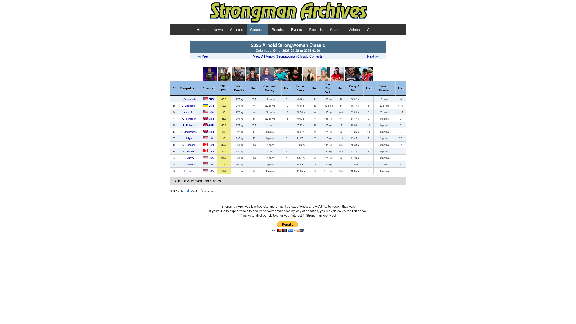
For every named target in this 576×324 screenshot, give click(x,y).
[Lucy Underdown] (281, 79)
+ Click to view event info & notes (196, 181)
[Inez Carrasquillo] (210, 79)
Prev (205, 56)
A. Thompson (189, 118)
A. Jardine (188, 112)
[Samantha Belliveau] (323, 79)
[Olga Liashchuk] (224, 79)
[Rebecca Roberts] (267, 79)
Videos (354, 29)
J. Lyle (188, 138)
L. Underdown (189, 131)
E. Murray (189, 158)
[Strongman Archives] (288, 22)
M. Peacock (189, 144)
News (218, 29)
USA (211, 112)
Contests (257, 29)
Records (316, 29)
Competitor (188, 88)
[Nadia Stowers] (352, 79)
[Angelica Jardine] (238, 79)
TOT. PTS (223, 88)
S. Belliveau (189, 151)
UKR (211, 105)
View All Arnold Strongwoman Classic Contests (288, 56)
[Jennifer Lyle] (295, 79)
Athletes (236, 29)
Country (208, 88)
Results (278, 29)
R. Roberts (189, 125)
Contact (373, 29)
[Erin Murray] (337, 79)
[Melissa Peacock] (309, 79)
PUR (211, 99)
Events (296, 29)
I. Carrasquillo (188, 99)
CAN (211, 144)
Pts (253, 88)
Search (335, 29)
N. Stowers (189, 164)
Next (371, 56)
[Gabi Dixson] (366, 79)
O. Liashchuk (189, 105)
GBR (211, 118)
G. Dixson (188, 171)
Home (201, 29)
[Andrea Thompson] (252, 79)
